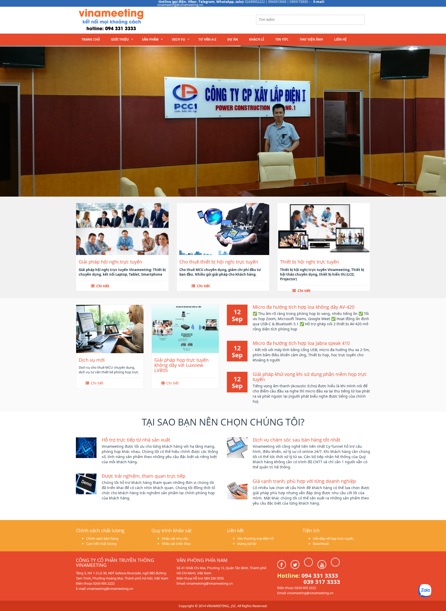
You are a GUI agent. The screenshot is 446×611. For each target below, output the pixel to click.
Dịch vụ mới (92, 360)
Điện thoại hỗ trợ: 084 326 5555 (200, 578)
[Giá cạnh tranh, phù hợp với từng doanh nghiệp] (237, 488)
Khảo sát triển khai (176, 543)
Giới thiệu (120, 39)
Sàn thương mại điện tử (255, 538)
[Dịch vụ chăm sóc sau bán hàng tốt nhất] (237, 447)
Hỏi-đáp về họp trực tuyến (333, 538)
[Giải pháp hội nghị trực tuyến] (122, 228)
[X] (295, 564)
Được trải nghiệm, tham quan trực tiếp (143, 476)
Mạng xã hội (246, 543)
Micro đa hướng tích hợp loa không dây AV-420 (303, 307)
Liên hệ (340, 39)
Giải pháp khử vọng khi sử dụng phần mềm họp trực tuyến (310, 376)
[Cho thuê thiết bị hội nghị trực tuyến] (223, 228)
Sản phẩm (150, 39)
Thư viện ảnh (311, 39)
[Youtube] (321, 564)
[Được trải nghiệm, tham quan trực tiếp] (86, 483)
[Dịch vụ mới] (110, 328)
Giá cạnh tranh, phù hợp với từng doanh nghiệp (304, 481)
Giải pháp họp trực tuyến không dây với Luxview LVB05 (181, 365)
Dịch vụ (178, 39)
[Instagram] (308, 562)
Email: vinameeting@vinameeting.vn (205, 583)
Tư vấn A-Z (207, 39)
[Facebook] (281, 564)
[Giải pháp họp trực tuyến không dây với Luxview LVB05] (185, 328)
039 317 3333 (322, 581)
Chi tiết (102, 285)
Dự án (232, 39)
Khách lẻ (256, 39)
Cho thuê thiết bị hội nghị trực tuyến (218, 262)
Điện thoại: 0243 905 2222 (95, 583)
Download (321, 543)
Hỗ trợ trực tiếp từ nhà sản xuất (136, 440)
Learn (140, 20)
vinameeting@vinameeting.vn (180, 4)
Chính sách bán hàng (102, 538)
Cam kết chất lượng (101, 543)
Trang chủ (91, 39)
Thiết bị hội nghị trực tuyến (309, 262)
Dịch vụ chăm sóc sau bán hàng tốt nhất (296, 440)
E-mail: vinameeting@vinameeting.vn (104, 588)
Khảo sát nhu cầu (175, 538)
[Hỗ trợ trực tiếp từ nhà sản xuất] (86, 447)
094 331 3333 (319, 575)
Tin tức (282, 39)
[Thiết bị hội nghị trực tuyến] (323, 228)
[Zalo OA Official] (335, 562)
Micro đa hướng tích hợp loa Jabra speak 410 (301, 343)
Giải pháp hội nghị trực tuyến (110, 262)
